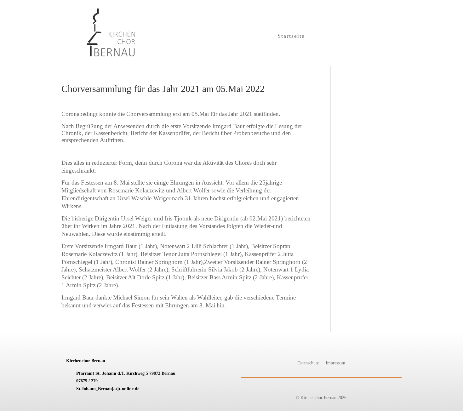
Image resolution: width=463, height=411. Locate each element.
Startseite (291, 36)
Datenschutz (308, 363)
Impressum (335, 363)
